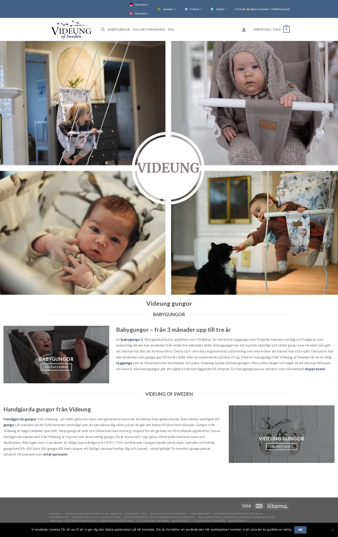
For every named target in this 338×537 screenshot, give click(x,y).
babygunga (130, 339)
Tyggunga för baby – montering (220, 520)
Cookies (131, 513)
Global (220, 9)
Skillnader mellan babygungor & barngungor (236, 517)
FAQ (171, 29)
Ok (300, 529)
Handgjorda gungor (20, 419)
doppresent (315, 369)
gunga (8, 424)
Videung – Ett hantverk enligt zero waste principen (91, 520)
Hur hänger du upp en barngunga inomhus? (159, 517)
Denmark (140, 13)
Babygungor (119, 29)
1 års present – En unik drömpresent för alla (226, 513)
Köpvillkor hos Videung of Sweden (93, 513)
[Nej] (332, 531)
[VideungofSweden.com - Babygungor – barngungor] (71, 29)
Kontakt (55, 513)
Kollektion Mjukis (149, 29)
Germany (141, 4)
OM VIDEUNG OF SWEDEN (168, 513)
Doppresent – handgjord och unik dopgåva (85, 517)
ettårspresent (55, 454)
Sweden (168, 9)
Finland (194, 9)
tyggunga (124, 363)
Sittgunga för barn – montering (163, 520)
